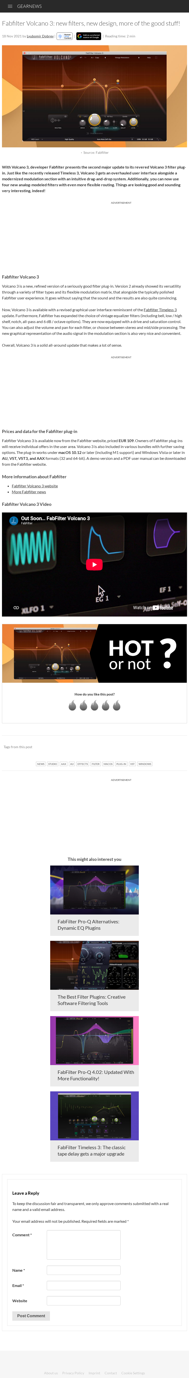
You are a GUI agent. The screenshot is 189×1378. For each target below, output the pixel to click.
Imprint (94, 1373)
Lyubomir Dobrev (40, 36)
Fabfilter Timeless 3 (160, 309)
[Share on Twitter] (176, 747)
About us (51, 1373)
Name (18, 1270)
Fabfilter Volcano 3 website (35, 485)
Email (18, 1285)
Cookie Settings (133, 1373)
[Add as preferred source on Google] (88, 36)
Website (19, 1300)
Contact (111, 1373)
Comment (22, 1234)
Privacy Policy (73, 1373)
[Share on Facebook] (158, 747)
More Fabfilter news (29, 491)
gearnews (29, 6)
